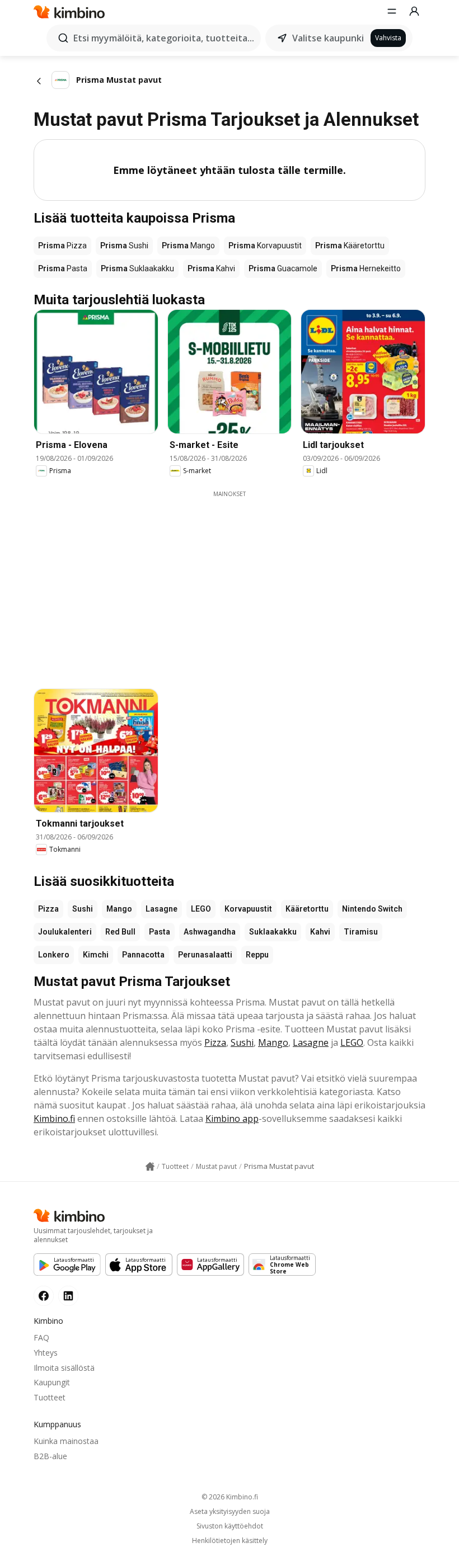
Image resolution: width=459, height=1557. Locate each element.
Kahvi (320, 931)
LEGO (201, 908)
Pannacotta (143, 954)
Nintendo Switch (372, 908)
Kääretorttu (307, 908)
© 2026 (230, 1497)
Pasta (159, 931)
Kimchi (96, 954)
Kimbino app (232, 1118)
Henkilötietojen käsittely (230, 1540)
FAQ (41, 1337)
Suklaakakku (273, 931)
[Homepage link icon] (150, 1166)
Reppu (257, 954)
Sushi (82, 908)
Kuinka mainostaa (66, 1441)
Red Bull (120, 931)
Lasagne (161, 908)
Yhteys (46, 1352)
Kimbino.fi (54, 1118)
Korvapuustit (248, 908)
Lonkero (53, 954)
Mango (119, 908)
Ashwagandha (210, 931)
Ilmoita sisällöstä (64, 1367)
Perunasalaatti (205, 954)
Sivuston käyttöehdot (229, 1526)
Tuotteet (49, 1397)
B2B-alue (50, 1456)
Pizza (48, 908)
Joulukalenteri (65, 931)
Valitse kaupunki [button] (328, 38)
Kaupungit (52, 1382)
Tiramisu (361, 931)
